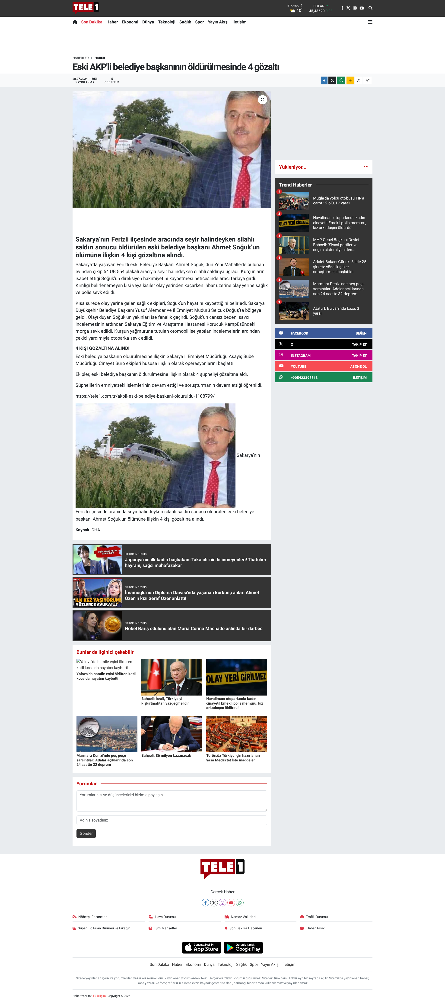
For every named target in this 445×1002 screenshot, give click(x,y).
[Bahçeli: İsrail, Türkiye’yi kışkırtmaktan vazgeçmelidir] (171, 677)
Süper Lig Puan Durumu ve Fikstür (104, 928)
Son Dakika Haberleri (245, 928)
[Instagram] (222, 902)
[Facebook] (205, 902)
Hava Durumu (165, 917)
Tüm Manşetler (165, 928)
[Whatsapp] (240, 902)
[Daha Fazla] (350, 80)
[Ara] (370, 8)
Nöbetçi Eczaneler (92, 917)
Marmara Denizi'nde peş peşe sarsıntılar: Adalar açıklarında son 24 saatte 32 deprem (104, 760)
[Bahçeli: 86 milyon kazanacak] (171, 733)
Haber (112, 21)
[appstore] (201, 947)
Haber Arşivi (315, 928)
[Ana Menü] (370, 22)
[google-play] (243, 947)
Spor (199, 21)
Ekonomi (130, 21)
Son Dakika (91, 21)
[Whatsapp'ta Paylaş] (341, 80)
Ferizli (120, 239)
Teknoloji (166, 21)
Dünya (148, 21)
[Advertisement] (323, 123)
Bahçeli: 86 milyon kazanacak (166, 755)
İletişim (239, 21)
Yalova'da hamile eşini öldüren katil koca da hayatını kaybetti (106, 676)
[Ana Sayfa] (76, 22)
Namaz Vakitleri (243, 917)
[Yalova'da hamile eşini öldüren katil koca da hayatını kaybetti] (106, 664)
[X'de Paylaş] (332, 80)
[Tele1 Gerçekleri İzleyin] (86, 8)
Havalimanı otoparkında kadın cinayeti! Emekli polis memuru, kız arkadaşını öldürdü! (234, 703)
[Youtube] (231, 902)
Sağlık (185, 21)
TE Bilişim (99, 996)
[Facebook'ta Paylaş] (324, 80)
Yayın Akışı (218, 21)
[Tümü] (366, 166)
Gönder (86, 833)
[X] (214, 902)
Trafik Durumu (317, 917)
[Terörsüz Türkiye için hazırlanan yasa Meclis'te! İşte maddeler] (236, 733)
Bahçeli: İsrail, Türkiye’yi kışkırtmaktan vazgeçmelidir (165, 700)
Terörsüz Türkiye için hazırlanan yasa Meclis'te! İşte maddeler (233, 757)
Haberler (81, 58)
